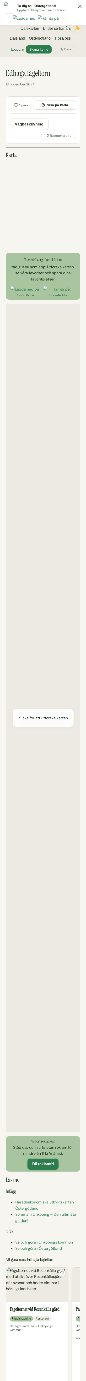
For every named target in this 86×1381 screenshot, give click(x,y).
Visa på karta (57, 105)
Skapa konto (38, 49)
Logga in (17, 49)
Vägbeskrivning (29, 124)
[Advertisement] (43, 205)
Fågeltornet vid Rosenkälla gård (34, 1309)
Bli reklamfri (43, 1164)
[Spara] (62, 1273)
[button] (43, 718)
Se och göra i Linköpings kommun (44, 1242)
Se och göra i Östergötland (38, 1248)
